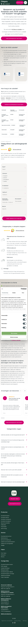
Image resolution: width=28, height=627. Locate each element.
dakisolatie (8, 98)
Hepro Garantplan (5, 577)
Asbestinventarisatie (5, 575)
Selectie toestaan (14, 337)
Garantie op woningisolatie (7, 543)
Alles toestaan (14, 333)
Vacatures (3, 555)
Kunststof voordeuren (6, 519)
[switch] (25, 319)
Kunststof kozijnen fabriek (7, 571)
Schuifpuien (6, 179)
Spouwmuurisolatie (5, 523)
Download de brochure (6, 536)
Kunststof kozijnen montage (7, 573)
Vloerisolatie (3, 526)
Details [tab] (14, 292)
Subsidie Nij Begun (5, 568)
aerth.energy (4, 528)
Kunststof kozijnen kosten (7, 564)
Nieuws (2, 556)
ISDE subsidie (4, 566)
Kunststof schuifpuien (6, 521)
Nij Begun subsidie (17, 29)
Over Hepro (3, 553)
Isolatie (5, 181)
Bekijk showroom (5, 591)
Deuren (5, 177)
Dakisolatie (3, 524)
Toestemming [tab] (5, 292)
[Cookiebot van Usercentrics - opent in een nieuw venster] (21, 289)
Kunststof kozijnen (5, 515)
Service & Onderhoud (6, 539)
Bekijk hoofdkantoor (6, 598)
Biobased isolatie (5, 570)
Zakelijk (2, 545)
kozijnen (3, 98)
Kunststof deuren (5, 517)
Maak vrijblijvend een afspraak (14, 218)
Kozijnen (5, 175)
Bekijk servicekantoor (6, 606)
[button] (21, 391)
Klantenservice (4, 538)
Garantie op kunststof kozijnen (8, 541)
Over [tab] (23, 292)
